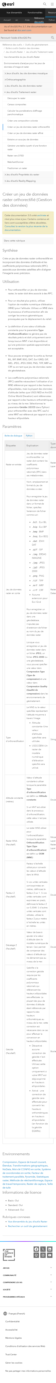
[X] (43, 1249)
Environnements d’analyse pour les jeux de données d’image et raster (24, 65)
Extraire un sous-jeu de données (22, 139)
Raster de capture (36, 1184)
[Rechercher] (45, 4)
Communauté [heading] (9, 1275)
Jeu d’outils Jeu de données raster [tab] (24, 85)
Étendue (7, 1165)
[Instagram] (43, 1255)
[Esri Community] (36, 1255)
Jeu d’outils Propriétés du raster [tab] (22, 174)
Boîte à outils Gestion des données (22, 48)
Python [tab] (29, 435)
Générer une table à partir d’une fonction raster (27, 148)
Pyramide (30, 1176)
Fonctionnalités (35, 12)
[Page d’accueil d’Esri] (8, 4)
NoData (7, 1169)
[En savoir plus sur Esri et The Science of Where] (9, 1255)
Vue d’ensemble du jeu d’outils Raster (22, 57)
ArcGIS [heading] (6, 1268)
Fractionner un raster (17, 168)
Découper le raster (16, 98)
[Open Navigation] (52, 4)
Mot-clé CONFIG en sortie (26, 1169)
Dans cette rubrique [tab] (14, 240)
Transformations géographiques (30, 1165)
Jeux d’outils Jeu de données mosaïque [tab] (27, 73)
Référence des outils (39, 20)
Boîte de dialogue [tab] (13, 435)
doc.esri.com (24, 30)
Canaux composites (16, 104)
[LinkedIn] (49, 1249)
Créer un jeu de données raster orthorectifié (28, 127)
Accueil (7, 20)
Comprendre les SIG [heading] (12, 1282)
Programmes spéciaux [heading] (14, 1297)
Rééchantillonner (15, 162)
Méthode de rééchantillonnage (26, 1180)
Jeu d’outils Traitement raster (39, 52)
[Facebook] (36, 1249)
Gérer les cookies (13, 1363)
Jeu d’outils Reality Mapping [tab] (21, 181)
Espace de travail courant (32, 1162)
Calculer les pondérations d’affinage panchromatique (24, 113)
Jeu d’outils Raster (14, 52)
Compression (10, 1162)
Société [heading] (6, 1289)
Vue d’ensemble (14, 12)
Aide (27, 20)
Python (52, 20)
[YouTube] (49, 1255)
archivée (41, 215)
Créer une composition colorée (22, 121)
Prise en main (18, 20)
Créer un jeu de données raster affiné (25, 133)
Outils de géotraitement (36, 44)
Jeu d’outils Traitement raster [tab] (21, 92)
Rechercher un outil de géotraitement (27, 1226)
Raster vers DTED (15, 155)
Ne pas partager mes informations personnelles (28, 1371)
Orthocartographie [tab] (16, 79)
